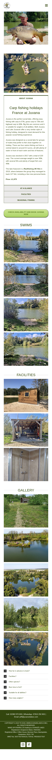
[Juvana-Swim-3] (26, 299)
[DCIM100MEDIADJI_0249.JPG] (26, 565)
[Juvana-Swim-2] (26, 265)
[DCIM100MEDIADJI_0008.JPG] (26, 54)
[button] (6, 28)
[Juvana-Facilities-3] (26, 380)
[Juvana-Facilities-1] (26, 415)
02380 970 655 (16, 714)
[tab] (26, 98)
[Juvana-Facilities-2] (26, 449)
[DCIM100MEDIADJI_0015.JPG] (26, 634)
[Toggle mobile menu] (46, 5)
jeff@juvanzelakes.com (29, 717)
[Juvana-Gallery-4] (26, 599)
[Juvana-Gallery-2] (26, 530)
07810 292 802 (39, 714)
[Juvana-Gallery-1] (26, 495)
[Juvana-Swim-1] (26, 230)
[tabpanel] (26, 143)
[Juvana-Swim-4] (26, 334)
